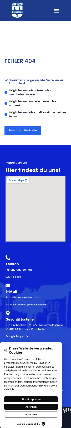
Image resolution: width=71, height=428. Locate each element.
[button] (57, 11)
